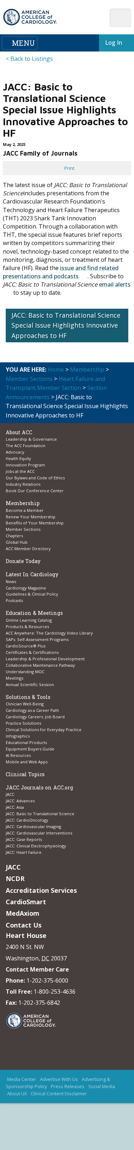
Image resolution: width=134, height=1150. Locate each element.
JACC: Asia (15, 807)
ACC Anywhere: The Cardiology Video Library (49, 633)
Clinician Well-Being (25, 703)
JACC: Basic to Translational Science (40, 813)
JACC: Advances (20, 800)
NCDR (15, 878)
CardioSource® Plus (25, 646)
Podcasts (14, 600)
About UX (17, 1094)
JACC (10, 794)
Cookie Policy (99, 1108)
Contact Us (23, 925)
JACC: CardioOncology (27, 820)
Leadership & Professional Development (45, 658)
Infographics (18, 736)
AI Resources (18, 755)
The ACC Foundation (25, 445)
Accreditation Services (41, 890)
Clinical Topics (25, 774)
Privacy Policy (81, 1101)
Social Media (101, 1086)
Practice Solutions (23, 723)
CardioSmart (26, 901)
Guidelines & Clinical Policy (32, 594)
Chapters (14, 535)
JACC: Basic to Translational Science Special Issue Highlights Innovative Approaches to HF (65, 325)
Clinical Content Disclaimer (59, 1094)
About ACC (19, 432)
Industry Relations (23, 484)
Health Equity (18, 458)
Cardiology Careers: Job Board (36, 716)
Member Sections (29, 379)
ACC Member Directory (28, 548)
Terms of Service (63, 1108)
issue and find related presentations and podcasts (61, 272)
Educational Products (26, 742)
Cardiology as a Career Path (32, 710)
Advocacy (15, 452)
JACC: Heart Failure (23, 852)
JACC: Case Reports (24, 839)
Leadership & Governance (31, 439)
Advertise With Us (59, 1079)
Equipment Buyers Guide (30, 749)
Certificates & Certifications (32, 652)
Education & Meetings (34, 613)
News (11, 581)
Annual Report (47, 1101)
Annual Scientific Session (30, 684)
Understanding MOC (25, 671)
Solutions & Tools (28, 697)
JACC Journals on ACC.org (39, 787)
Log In (112, 43)
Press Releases (67, 1086)
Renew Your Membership (30, 516)
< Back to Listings (29, 59)
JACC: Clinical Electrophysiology (36, 845)
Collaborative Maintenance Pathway (40, 665)
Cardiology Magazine (26, 588)
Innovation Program (25, 465)
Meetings (14, 678)
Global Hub (17, 542)
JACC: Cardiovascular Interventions (39, 833)
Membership (87, 369)
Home (56, 369)
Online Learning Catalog (29, 620)
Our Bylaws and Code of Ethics (35, 477)
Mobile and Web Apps (27, 761)
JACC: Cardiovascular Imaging (33, 826)
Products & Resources (27, 626)
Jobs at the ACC (20, 471)
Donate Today (23, 561)
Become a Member (25, 510)
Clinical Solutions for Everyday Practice (43, 729)
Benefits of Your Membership (35, 522)
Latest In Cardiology (32, 574)
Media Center (21, 1079)
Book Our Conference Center (35, 490)
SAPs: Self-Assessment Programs (37, 639)
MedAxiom (22, 913)
